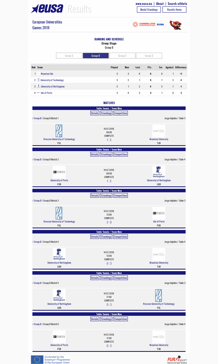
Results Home (174, 9)
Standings (106, 113)
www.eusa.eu (144, 4)
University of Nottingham (52, 86)
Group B (96, 56)
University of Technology (52, 80)
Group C (122, 56)
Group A (69, 56)
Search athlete (177, 4)
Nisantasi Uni (47, 73)
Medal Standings (149, 9)
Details (94, 113)
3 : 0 (109, 222)
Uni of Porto (46, 92)
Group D (149, 56)
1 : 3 (109, 139)
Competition (120, 113)
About (160, 4)
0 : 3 (109, 263)
